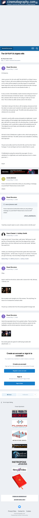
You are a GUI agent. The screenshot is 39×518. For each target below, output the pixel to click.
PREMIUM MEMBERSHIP (19, 496)
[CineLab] (19, 436)
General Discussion (15, 60)
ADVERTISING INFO (19, 499)
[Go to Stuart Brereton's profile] (3, 68)
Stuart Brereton (7, 58)
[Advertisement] (19, 25)
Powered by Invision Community (19, 515)
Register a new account (19, 371)
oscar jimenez (11, 178)
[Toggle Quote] (4, 204)
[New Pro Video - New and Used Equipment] (19, 469)
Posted (12, 69)
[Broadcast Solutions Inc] (19, 454)
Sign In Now (19, 383)
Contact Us (21, 511)
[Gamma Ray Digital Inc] (19, 446)
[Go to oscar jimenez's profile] (3, 179)
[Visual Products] (19, 413)
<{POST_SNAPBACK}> (30, 215)
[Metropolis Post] (19, 463)
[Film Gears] (19, 424)
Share (9, 394)
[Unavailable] (6, 290)
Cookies (28, 511)
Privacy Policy (12, 511)
